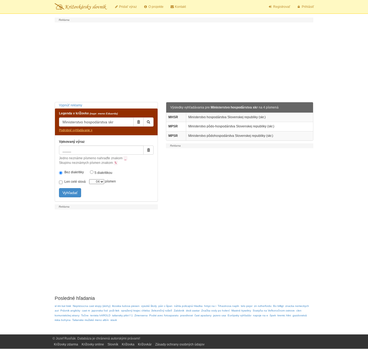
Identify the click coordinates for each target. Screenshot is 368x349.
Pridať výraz (127, 7)
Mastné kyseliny (241, 310)
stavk (113, 319)
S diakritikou (102, 173)
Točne (85, 315)
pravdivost (186, 315)
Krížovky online (93, 344)
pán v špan (165, 305)
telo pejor (246, 305)
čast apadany (203, 315)
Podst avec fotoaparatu (164, 315)
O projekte (156, 7)
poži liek (114, 310)
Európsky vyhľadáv (239, 315)
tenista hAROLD (100, 315)
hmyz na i (210, 305)
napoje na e (260, 315)
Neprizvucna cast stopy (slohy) (91, 305)
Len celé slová (75, 182)
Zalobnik (179, 310)
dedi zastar (193, 310)
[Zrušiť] (138, 122)
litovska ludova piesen (126, 305)
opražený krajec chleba (135, 310)
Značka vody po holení (215, 310)
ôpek (273, 315)
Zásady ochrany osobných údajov (179, 344)
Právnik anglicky (70, 310)
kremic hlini (284, 315)
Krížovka (128, 344)
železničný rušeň (161, 310)
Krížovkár (145, 344)
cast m (86, 310)
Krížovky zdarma (66, 344)
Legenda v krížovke (88, 113)
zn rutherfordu (263, 305)
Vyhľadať (70, 193)
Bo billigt (278, 305)
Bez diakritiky (74, 172)
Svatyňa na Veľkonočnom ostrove (274, 310)
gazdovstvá (300, 315)
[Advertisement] (184, 61)
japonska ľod (100, 310)
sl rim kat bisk (63, 305)
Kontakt (180, 7)
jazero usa (219, 315)
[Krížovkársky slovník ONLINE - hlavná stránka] (81, 6)
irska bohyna (63, 319)
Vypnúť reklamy (70, 105)
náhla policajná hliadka (188, 305)
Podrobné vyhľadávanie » (75, 130)
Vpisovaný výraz (72, 142)
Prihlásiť (307, 7)
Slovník (112, 344)
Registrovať (281, 7)
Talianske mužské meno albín (90, 319)
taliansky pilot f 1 (122, 315)
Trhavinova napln (228, 305)
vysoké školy (149, 305)
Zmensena (141, 315)
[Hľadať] (148, 122)
